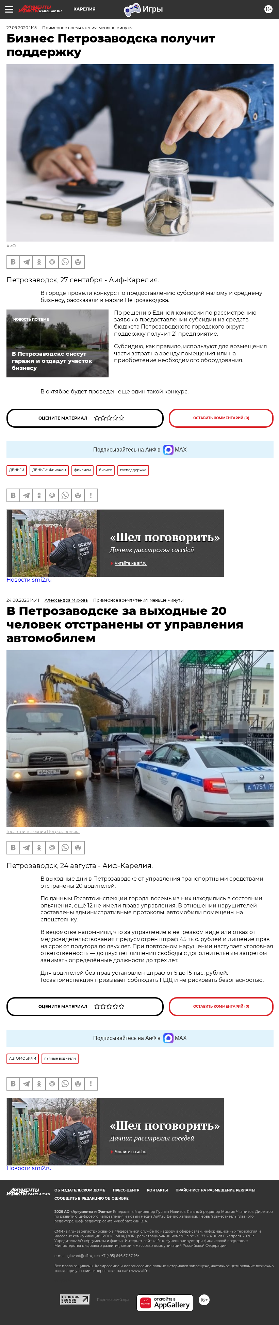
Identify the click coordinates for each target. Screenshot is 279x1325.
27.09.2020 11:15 (21, 27)
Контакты (157, 1190)
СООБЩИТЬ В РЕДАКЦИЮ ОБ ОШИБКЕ (91, 1198)
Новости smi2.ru (29, 580)
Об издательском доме (79, 1190)
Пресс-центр (126, 1190)
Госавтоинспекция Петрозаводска (43, 831)
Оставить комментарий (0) (221, 418)
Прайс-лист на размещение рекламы (215, 1190)
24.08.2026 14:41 (22, 600)
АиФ (11, 245)
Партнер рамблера (113, 1299)
